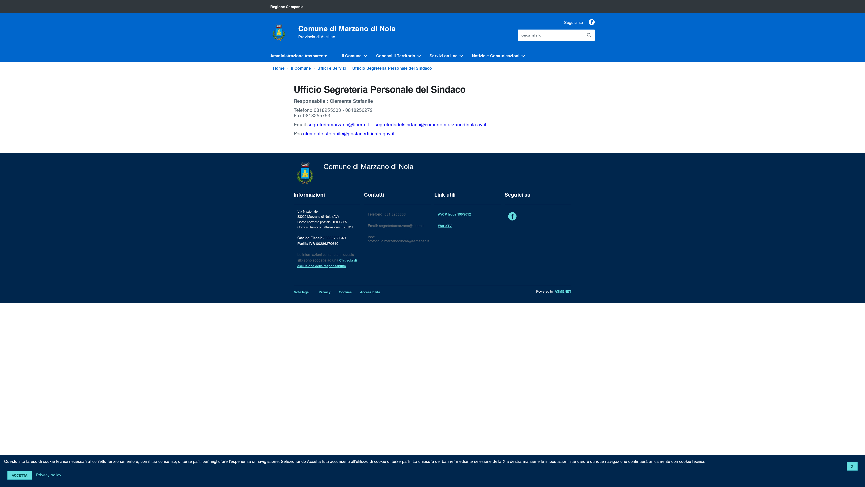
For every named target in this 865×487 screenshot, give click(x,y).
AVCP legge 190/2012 (454, 214)
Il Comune (352, 56)
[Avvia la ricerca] (589, 35)
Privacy (324, 291)
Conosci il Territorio (395, 56)
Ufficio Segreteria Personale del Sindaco (392, 68)
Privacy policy (48, 475)
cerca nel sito (531, 35)
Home (279, 68)
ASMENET (563, 291)
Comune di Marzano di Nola (347, 32)
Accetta (19, 475)
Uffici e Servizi (331, 68)
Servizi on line (444, 56)
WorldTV (445, 225)
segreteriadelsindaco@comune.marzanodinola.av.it (430, 124)
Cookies (345, 291)
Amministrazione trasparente (298, 56)
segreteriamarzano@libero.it (338, 124)
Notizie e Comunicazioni (495, 56)
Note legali (302, 291)
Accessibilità (370, 291)
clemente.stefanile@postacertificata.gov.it (348, 133)
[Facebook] (592, 22)
